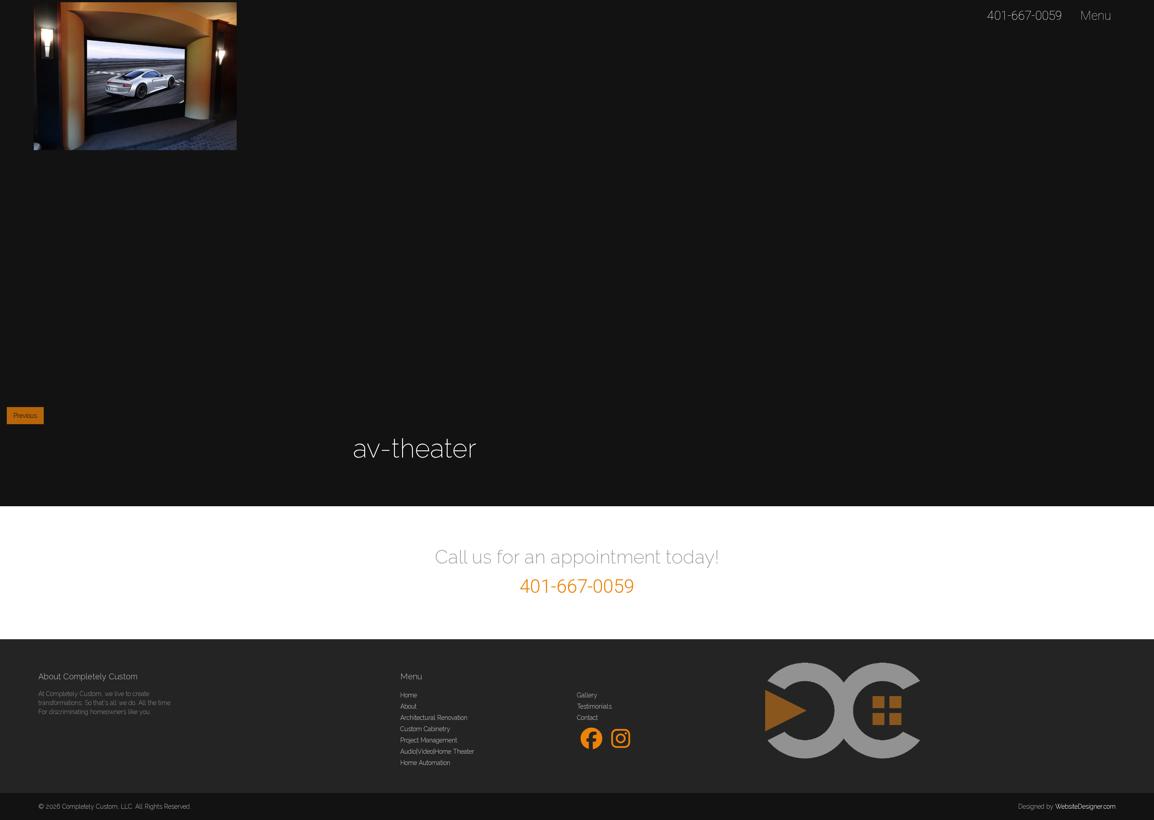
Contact (587, 717)
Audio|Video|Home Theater (437, 751)
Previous (25, 415)
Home (408, 695)
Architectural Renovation (433, 717)
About (408, 706)
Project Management (428, 740)
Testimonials (594, 706)
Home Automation (425, 762)
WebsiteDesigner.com (1085, 806)
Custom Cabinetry (425, 729)
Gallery (587, 695)
